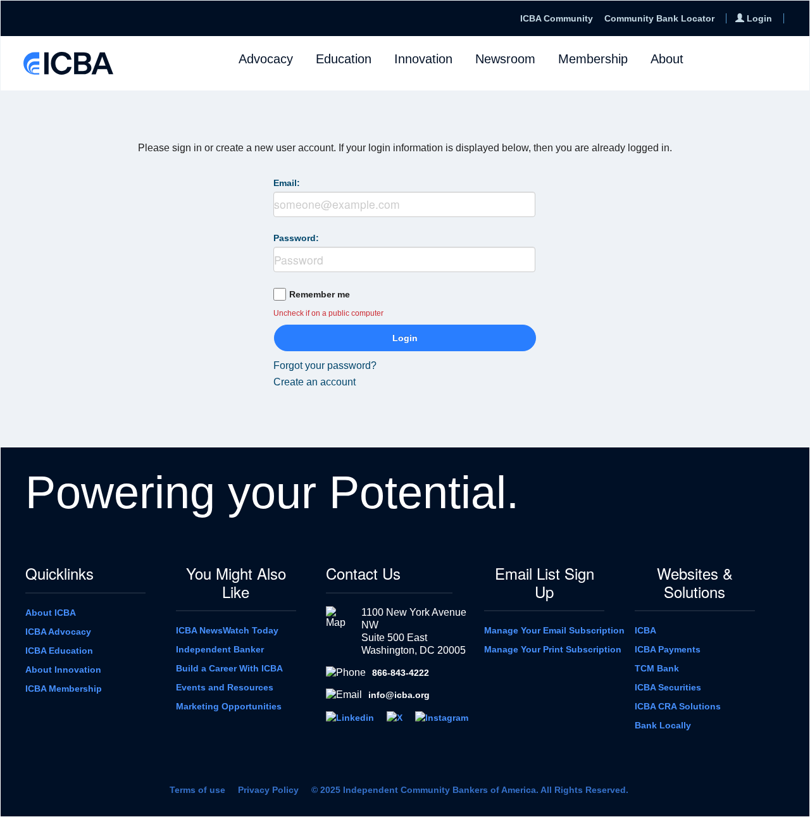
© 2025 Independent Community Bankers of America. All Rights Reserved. (469, 790)
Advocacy (266, 59)
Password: (296, 238)
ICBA (645, 630)
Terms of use (197, 790)
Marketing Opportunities (229, 706)
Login (405, 338)
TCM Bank (657, 668)
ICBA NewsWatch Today (227, 630)
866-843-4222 (400, 673)
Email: (286, 183)
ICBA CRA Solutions (678, 706)
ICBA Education (59, 650)
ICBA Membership (63, 688)
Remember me (319, 294)
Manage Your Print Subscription (552, 649)
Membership (593, 59)
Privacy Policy (268, 790)
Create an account (314, 382)
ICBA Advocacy (58, 632)
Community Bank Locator (659, 18)
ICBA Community (556, 18)
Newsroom (505, 59)
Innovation (423, 59)
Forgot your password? (325, 365)
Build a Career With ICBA (229, 668)
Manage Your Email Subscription (554, 630)
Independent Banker (220, 649)
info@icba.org (399, 695)
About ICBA (50, 613)
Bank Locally (663, 725)
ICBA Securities (668, 687)
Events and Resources (224, 687)
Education (343, 59)
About (667, 59)
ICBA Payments (668, 649)
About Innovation (63, 669)
